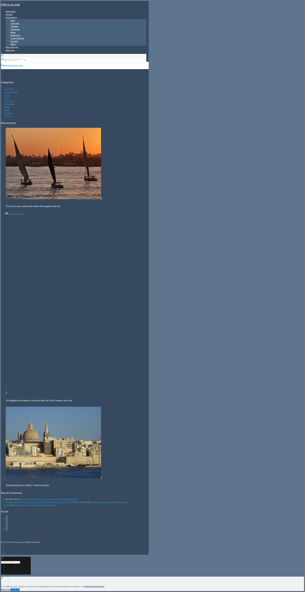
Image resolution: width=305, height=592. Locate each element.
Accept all (15, 590)
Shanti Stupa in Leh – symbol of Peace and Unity (35, 505)
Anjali (8, 505)
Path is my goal (10, 4)
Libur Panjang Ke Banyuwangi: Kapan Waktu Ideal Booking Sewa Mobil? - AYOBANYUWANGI (46, 502)
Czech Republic (11, 92)
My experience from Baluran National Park (108, 502)
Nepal (7, 110)
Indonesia (9, 101)
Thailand (8, 116)
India (7, 98)
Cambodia (9, 89)
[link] (25, 60)
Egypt (7, 95)
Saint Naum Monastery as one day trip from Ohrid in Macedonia (49, 499)
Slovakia (8, 113)
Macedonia (9, 104)
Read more (6, 589)
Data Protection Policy (94, 586)
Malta (7, 107)
